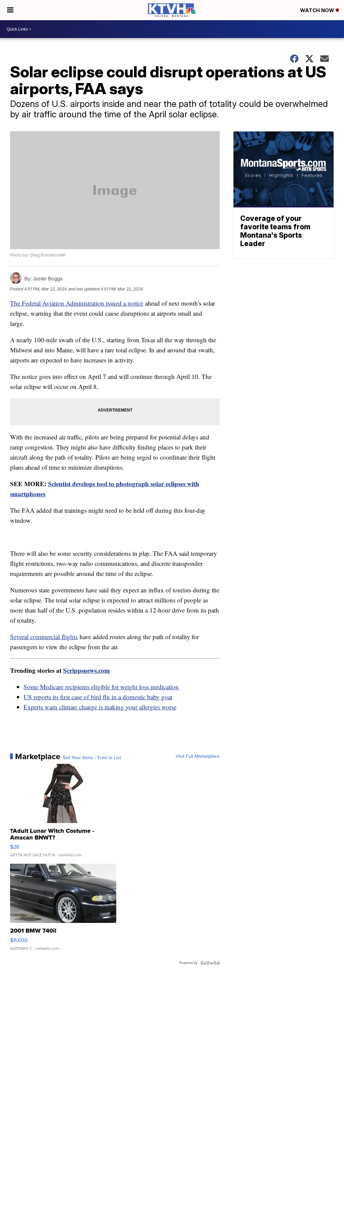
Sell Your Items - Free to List (92, 757)
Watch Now (318, 10)
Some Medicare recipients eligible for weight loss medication (101, 687)
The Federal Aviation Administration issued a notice (76, 303)
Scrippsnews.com (86, 670)
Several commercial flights (44, 636)
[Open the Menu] (10, 10)
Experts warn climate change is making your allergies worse (100, 707)
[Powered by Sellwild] (210, 963)
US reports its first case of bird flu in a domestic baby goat (98, 697)
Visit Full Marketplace (198, 756)
